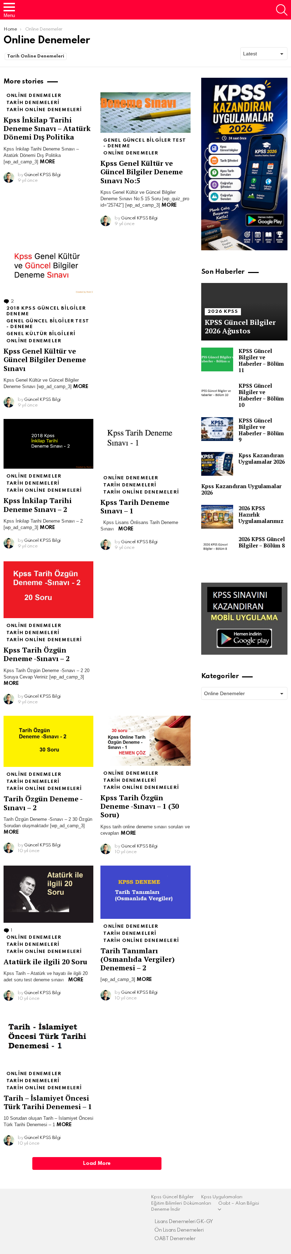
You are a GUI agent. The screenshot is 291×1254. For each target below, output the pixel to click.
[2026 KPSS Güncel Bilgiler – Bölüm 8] (217, 548)
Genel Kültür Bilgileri (41, 334)
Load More (97, 1163)
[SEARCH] (281, 10)
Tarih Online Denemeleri (35, 56)
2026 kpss (223, 311)
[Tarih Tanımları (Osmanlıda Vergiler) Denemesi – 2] (145, 892)
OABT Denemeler (175, 1238)
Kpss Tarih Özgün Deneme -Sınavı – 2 (37, 654)
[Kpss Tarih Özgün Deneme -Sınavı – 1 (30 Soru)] (145, 741)
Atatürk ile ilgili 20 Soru (45, 961)
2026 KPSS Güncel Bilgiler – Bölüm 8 (261, 542)
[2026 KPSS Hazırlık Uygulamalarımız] (217, 517)
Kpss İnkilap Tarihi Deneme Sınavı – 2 (38, 505)
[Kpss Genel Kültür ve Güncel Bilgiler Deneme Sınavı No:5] (145, 112)
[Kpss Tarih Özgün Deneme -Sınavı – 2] (48, 589)
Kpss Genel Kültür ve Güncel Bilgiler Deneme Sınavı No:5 (141, 171)
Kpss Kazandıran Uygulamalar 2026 (261, 458)
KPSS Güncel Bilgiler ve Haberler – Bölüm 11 (261, 360)
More (47, 161)
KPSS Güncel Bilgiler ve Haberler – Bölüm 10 (261, 395)
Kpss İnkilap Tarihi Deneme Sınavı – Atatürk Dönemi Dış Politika (47, 128)
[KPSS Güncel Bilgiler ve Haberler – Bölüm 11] (217, 359)
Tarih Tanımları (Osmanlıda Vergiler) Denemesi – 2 (137, 959)
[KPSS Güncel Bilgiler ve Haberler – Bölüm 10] (217, 394)
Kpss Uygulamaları (221, 1197)
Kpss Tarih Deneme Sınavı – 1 (134, 506)
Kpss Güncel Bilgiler (172, 1197)
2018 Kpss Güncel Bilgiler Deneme (46, 311)
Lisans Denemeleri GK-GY (183, 1221)
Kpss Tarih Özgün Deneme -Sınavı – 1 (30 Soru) (139, 806)
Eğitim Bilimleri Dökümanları (181, 1203)
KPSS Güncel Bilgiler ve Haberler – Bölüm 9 (261, 430)
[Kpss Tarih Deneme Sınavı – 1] (145, 444)
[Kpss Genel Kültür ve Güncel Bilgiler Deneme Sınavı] (48, 266)
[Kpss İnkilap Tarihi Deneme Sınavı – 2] (48, 444)
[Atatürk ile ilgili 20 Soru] (48, 894)
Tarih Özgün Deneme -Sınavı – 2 (43, 803)
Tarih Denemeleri (33, 102)
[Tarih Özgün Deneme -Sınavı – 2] (48, 741)
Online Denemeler (33, 95)
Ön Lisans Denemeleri (178, 1230)
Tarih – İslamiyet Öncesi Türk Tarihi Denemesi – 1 (48, 1102)
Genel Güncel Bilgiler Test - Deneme (144, 143)
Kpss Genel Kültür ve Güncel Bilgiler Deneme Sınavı (45, 359)
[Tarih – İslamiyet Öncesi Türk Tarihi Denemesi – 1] (48, 1039)
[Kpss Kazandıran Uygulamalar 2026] (217, 464)
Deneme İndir (165, 1209)
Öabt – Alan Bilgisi (238, 1203)
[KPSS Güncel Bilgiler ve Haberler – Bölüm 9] (217, 429)
